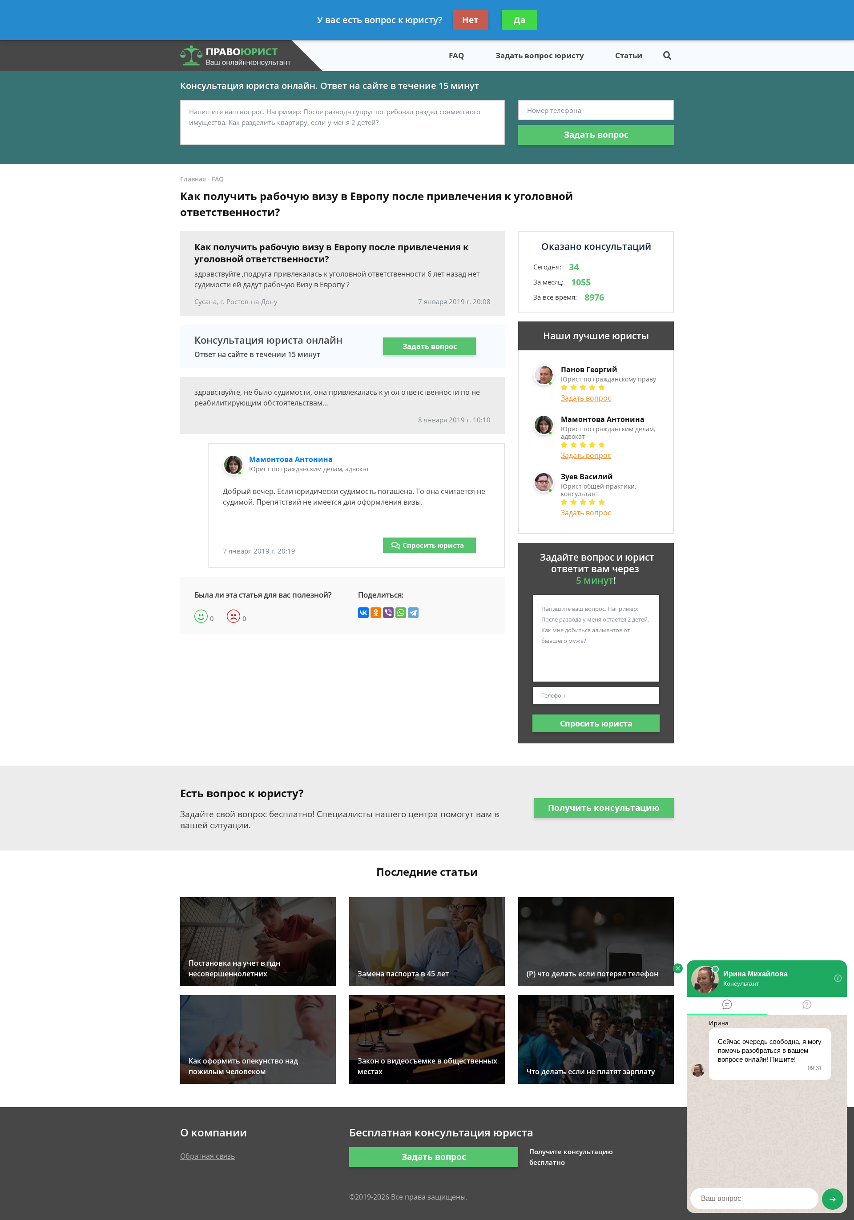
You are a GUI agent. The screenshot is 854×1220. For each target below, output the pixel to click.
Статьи (628, 55)
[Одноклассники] (376, 612)
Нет (470, 20)
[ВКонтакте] (363, 612)
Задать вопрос (596, 134)
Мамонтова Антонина (291, 459)
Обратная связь (207, 1156)
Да (519, 20)
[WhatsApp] (400, 612)
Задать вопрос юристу (539, 55)
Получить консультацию (604, 808)
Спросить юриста (433, 545)
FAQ (456, 55)
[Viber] (388, 612)
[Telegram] (413, 612)
